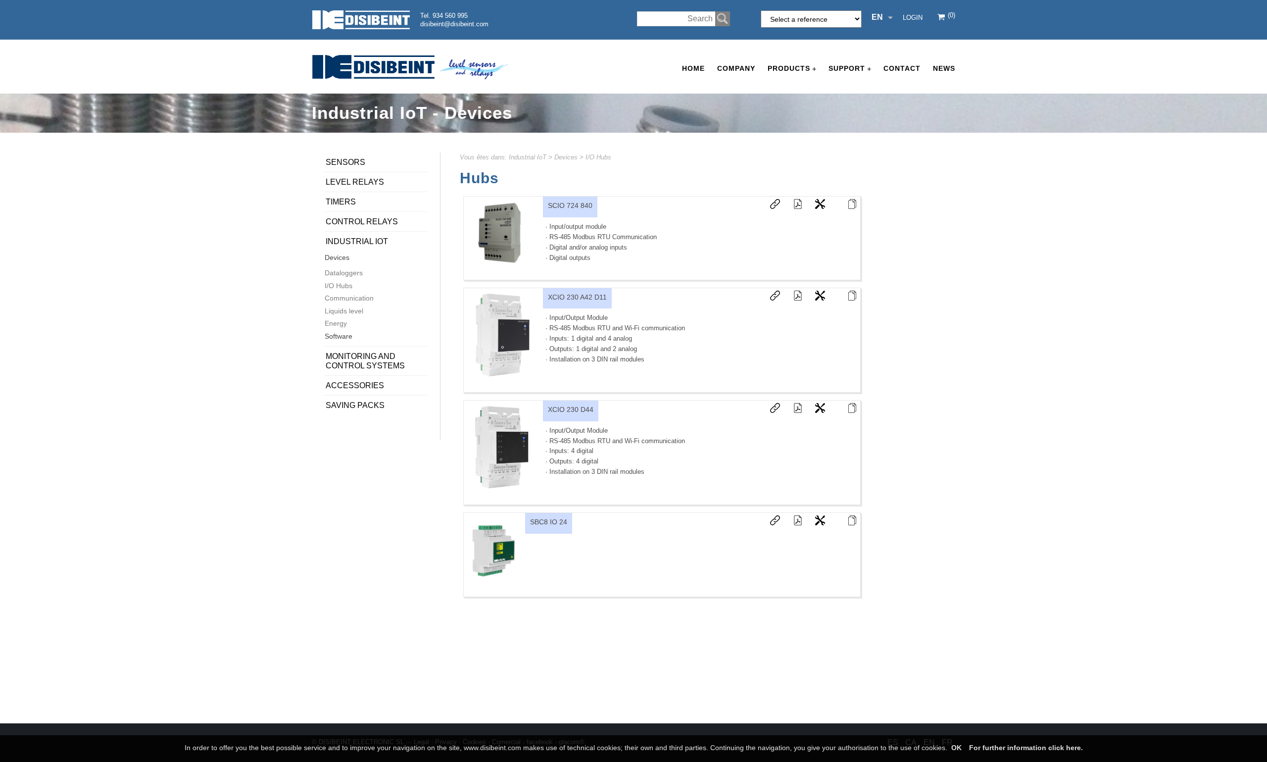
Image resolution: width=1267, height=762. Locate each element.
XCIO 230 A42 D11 (577, 297)
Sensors (345, 162)
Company (736, 68)
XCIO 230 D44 (570, 409)
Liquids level (344, 311)
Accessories (355, 385)
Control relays (362, 221)
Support (849, 68)
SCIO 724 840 (570, 205)
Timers (341, 202)
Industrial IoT (527, 157)
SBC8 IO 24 (548, 522)
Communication (349, 298)
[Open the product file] (847, 206)
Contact (902, 68)
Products (792, 68)
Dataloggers (344, 273)
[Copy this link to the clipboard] (770, 206)
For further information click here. (1026, 748)
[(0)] (941, 18)
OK (956, 748)
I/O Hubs (598, 157)
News (944, 68)
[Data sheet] (792, 206)
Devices (566, 157)
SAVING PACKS (355, 405)
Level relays (355, 182)
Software (338, 336)
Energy (336, 323)
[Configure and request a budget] (815, 206)
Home (693, 68)
